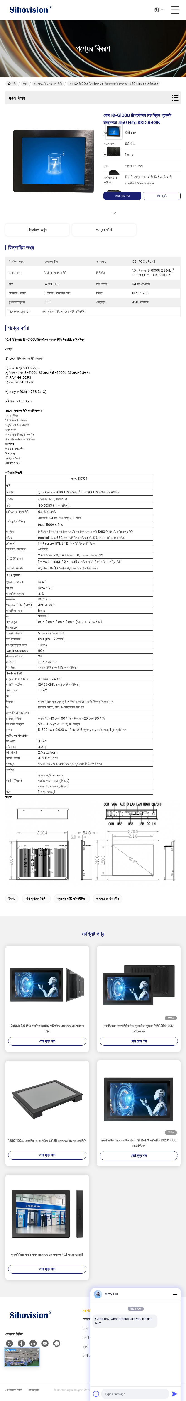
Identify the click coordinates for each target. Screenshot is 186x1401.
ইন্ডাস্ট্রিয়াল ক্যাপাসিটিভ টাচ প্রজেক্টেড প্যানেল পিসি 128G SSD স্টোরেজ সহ (139, 1029)
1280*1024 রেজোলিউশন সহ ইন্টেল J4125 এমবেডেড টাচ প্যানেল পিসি (47, 1140)
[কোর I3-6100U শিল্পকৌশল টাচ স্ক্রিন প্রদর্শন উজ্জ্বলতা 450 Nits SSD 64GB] (54, 160)
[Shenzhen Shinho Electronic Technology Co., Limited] (30, 10)
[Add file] (96, 1394)
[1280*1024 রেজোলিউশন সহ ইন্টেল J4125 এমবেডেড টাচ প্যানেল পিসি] (47, 1099)
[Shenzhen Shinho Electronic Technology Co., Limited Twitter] (9, 1343)
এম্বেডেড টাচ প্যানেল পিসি (48, 83)
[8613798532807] (57, 1343)
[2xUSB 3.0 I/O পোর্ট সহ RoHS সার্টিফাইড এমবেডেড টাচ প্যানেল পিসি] (47, 984)
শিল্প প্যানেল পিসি (35, 898)
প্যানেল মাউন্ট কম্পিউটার (71, 898)
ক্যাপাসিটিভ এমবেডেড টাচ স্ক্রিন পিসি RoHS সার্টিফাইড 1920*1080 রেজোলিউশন (138, 1143)
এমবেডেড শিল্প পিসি (107, 898)
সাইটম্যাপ (34, 1390)
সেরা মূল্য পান (122, 195)
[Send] (174, 1394)
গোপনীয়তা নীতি (13, 1390)
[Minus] (174, 1294)
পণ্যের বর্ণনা (104, 229)
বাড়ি (13, 83)
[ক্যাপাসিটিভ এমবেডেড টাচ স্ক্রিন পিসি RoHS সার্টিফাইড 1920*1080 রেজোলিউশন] (139, 1099)
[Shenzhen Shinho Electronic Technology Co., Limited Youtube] (45, 1343)
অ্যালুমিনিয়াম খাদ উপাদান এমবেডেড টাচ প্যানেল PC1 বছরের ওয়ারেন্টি (47, 1254)
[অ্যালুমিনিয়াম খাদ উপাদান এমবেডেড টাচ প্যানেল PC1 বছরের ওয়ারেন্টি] (47, 1213)
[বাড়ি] (30, 1320)
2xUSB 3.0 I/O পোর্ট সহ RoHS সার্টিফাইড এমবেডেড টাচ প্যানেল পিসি (47, 1029)
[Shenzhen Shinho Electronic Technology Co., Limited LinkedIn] (33, 1343)
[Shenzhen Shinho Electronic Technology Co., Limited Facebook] (21, 1343)
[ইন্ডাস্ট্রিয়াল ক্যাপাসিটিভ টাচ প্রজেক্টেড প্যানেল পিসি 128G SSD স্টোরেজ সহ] (139, 984)
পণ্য (25, 83)
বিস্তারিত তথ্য (37, 229)
